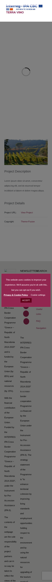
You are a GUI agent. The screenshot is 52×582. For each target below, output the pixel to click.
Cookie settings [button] (38, 295)
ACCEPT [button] (26, 300)
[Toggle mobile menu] (46, 17)
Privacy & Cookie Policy (16, 295)
